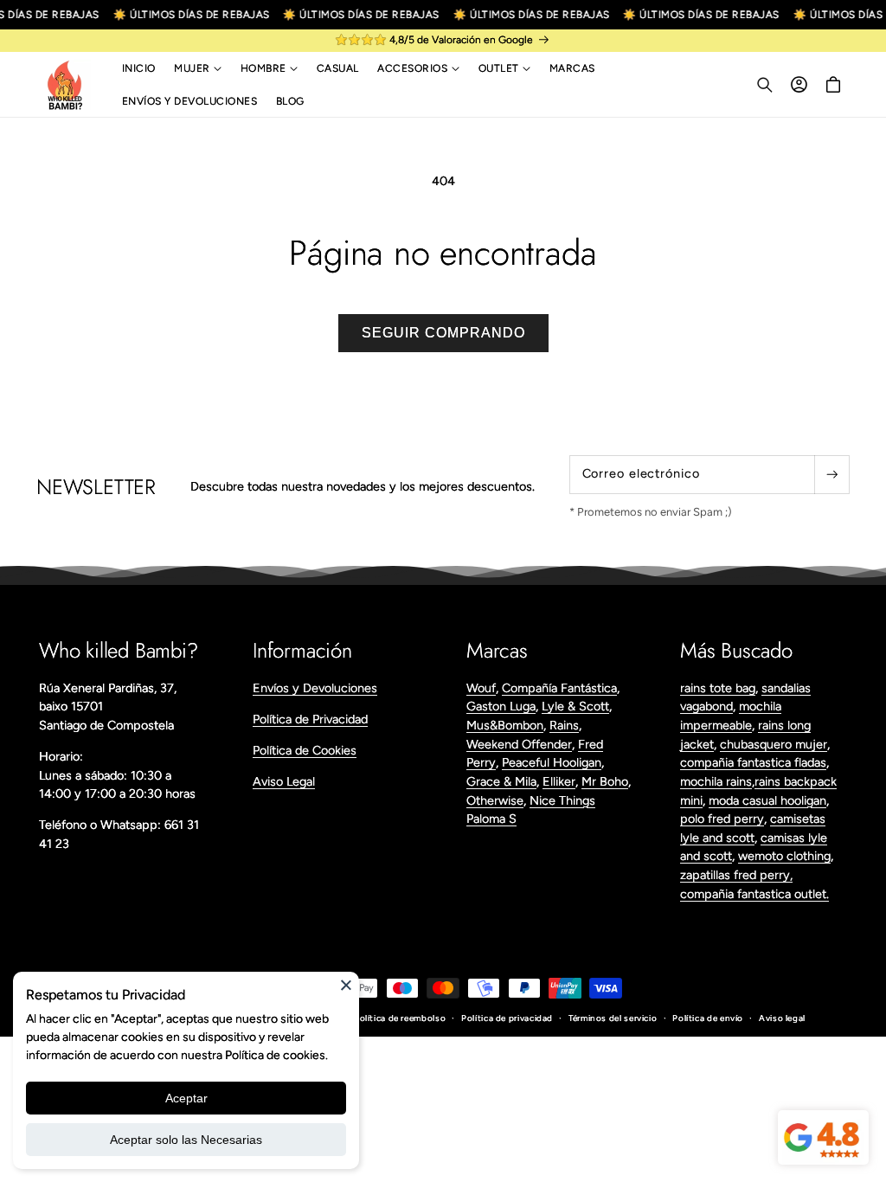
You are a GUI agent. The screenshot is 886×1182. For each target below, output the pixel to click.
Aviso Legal (284, 781)
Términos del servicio (612, 1018)
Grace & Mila (501, 781)
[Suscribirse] (831, 474)
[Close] (346, 985)
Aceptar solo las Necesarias (186, 1140)
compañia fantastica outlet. (754, 894)
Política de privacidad (507, 1018)
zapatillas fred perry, (736, 875)
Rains (564, 725)
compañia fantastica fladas (753, 762)
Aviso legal (782, 1018)
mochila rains (716, 781)
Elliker (559, 781)
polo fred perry (722, 818)
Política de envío (707, 1018)
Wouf (481, 688)
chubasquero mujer (773, 744)
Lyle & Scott (575, 706)
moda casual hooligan (767, 800)
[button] (197, 68)
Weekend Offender (519, 744)
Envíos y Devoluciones (315, 688)
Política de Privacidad (310, 719)
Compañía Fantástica (559, 688)
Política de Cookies (304, 750)
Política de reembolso (400, 1018)
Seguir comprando (443, 332)
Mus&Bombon (504, 725)
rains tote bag (717, 688)
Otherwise (494, 800)
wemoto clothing (784, 856)
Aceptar (186, 1098)
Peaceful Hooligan (551, 762)
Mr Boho (604, 781)
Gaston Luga (501, 706)
